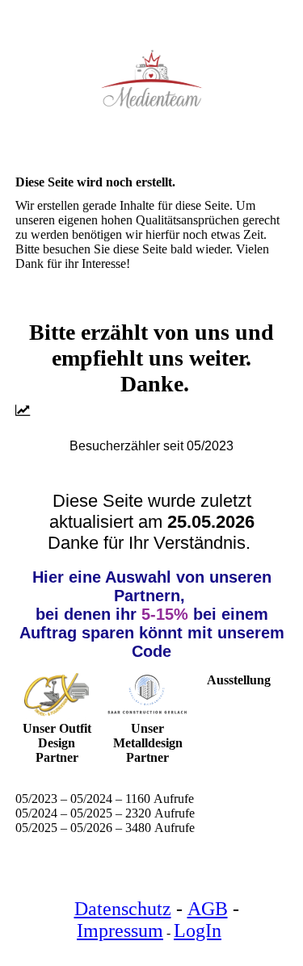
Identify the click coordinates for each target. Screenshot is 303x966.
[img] (151, 78)
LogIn (197, 930)
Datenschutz (122, 908)
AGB (207, 908)
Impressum (120, 930)
